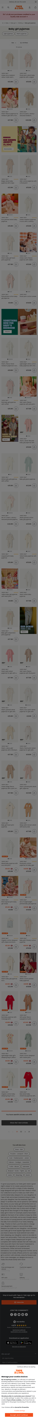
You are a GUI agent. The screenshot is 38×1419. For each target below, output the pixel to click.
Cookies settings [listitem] (19, 1411)
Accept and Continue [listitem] (19, 1415)
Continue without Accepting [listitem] (26, 1367)
